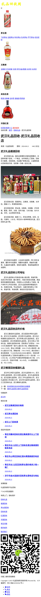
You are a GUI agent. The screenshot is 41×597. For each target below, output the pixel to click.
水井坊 (29, 69)
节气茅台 (31, 37)
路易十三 (9, 128)
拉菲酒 (3, 128)
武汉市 (3, 397)
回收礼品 (17, 130)
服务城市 (16, 128)
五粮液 (3, 69)
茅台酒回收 (5, 507)
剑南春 (6, 98)
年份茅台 (17, 37)
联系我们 (4, 532)
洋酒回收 (4, 520)
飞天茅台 (4, 37)
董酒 (24, 69)
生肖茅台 (24, 37)
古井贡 (12, 98)
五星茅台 (11, 37)
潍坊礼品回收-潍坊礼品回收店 (17, 389)
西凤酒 (22, 98)
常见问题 (4, 524)
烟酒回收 (4, 503)
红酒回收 (4, 515)
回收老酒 (4, 511)
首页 (10, 130)
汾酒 (14, 69)
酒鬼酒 (17, 98)
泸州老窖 (9, 69)
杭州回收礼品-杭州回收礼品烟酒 (18, 386)
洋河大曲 (19, 69)
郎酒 (2, 98)
